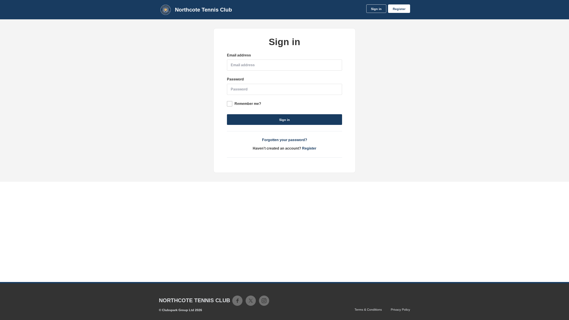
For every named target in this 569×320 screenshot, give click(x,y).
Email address (239, 55)
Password (235, 79)
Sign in (376, 9)
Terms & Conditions (368, 309)
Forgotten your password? (284, 140)
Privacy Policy (400, 309)
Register (399, 9)
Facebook (237, 301)
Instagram (264, 301)
